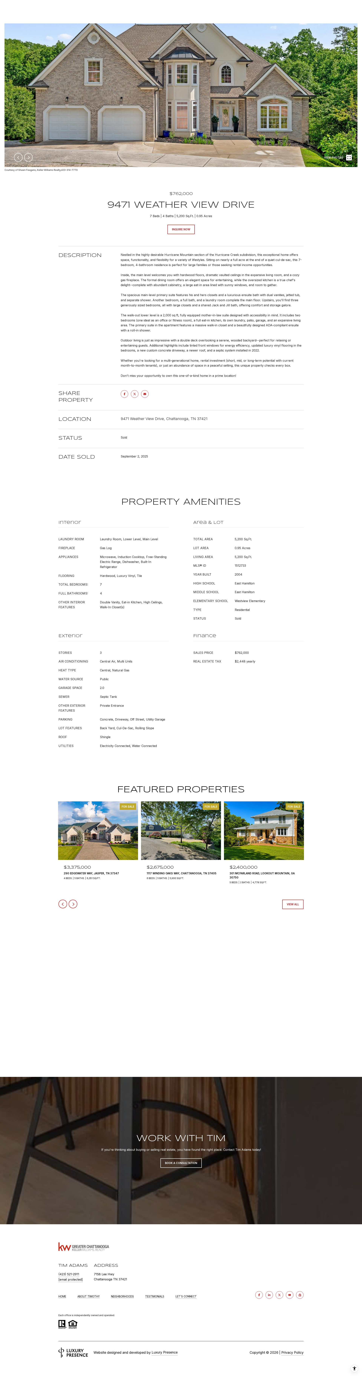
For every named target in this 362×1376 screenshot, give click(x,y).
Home (62, 1296)
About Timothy (88, 1296)
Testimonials (154, 1296)
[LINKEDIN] (269, 1295)
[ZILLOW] (300, 1295)
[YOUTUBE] (289, 1295)
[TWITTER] (279, 1295)
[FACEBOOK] (259, 1295)
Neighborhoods (122, 1296)
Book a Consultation (181, 1163)
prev (18, 157)
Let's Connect (186, 1296)
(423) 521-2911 (68, 1274)
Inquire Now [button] (181, 229)
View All (293, 904)
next (28, 157)
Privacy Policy (292, 1352)
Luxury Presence (165, 1352)
